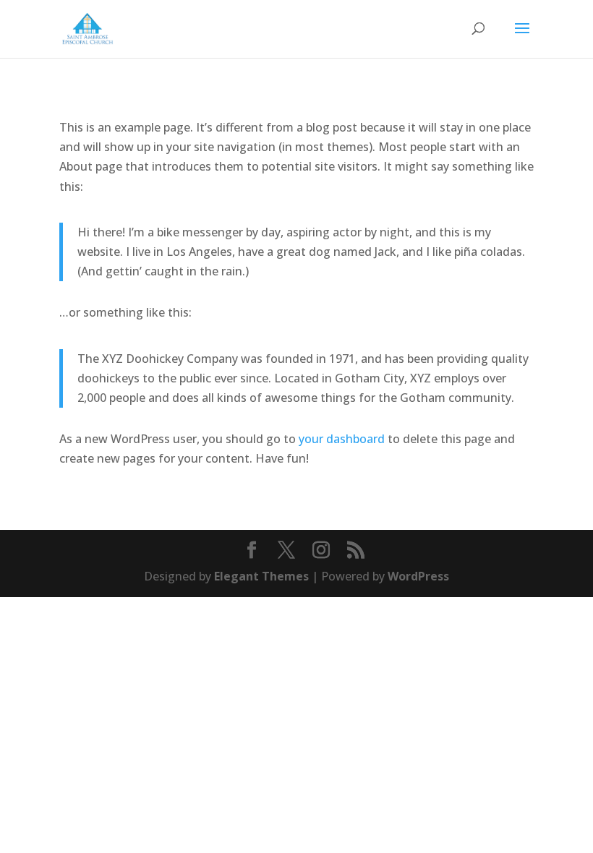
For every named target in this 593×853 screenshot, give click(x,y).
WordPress (418, 576)
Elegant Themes (261, 576)
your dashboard (342, 439)
